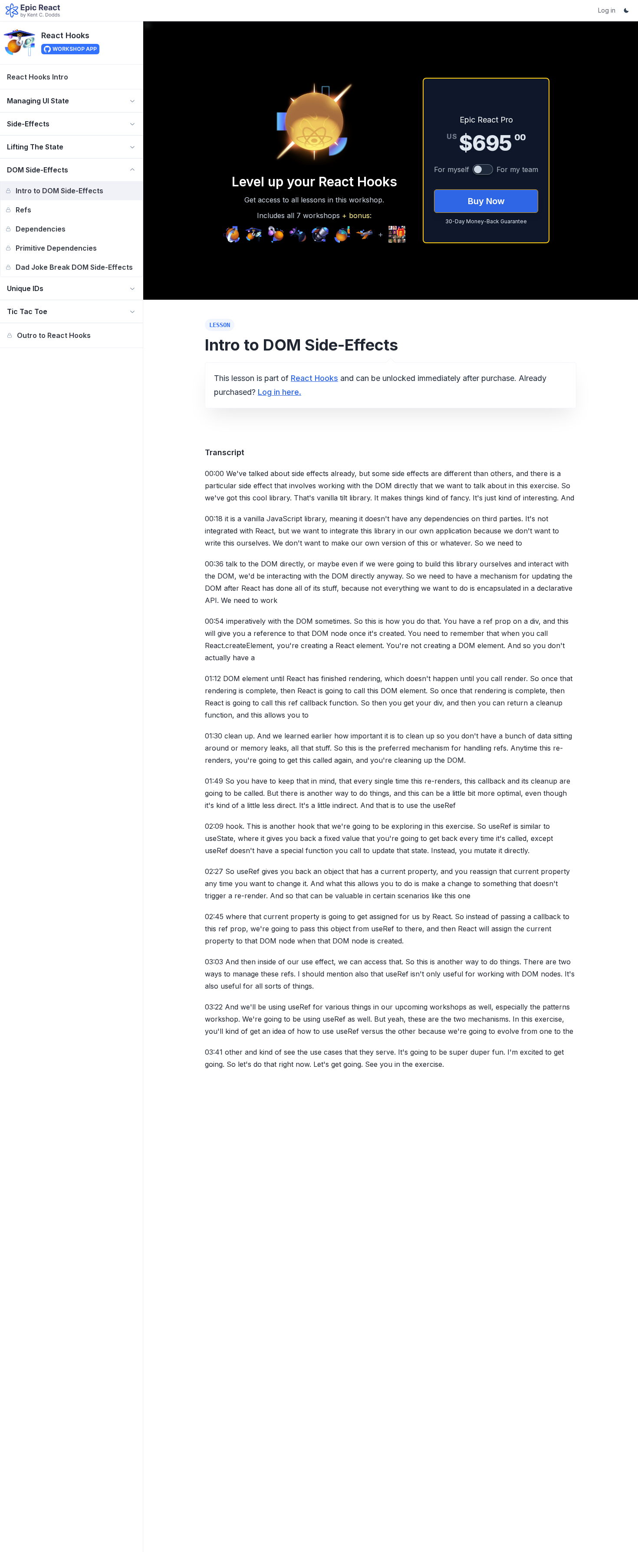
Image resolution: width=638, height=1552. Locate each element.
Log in (606, 10)
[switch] (483, 169)
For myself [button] (451, 169)
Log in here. (279, 392)
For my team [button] (517, 169)
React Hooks (65, 35)
